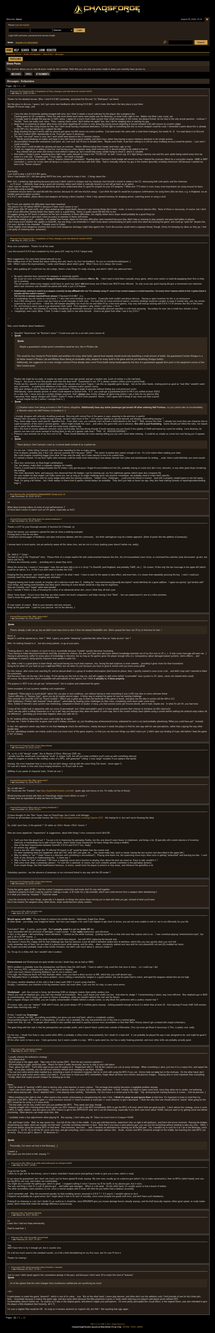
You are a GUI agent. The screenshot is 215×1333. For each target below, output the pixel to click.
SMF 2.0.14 (94, 1324)
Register (51, 50)
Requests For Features (20, 91)
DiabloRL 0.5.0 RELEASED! (27, 42)
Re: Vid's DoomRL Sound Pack (34, 1237)
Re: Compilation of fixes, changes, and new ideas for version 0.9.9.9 (62, 91)
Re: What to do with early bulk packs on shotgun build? (47, 1163)
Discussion (16, 911)
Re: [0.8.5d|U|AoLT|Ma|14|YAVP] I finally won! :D (44, 494)
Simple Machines (118, 1324)
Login (42, 50)
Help (16, 50)
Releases (15, 1213)
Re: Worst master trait (32, 911)
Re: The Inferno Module (31, 1213)
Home (9, 50)
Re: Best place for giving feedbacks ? (45, 519)
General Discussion (18, 519)
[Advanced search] (164, 42)
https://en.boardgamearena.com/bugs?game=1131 (78, 817)
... (21, 86)
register (26, 25)
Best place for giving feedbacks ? (43, 807)
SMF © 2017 (106, 1324)
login (17, 25)
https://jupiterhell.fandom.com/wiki (57, 790)
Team (34, 50)
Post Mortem (15, 494)
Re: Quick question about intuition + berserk (42, 1267)
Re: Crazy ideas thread (42, 746)
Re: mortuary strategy (32, 1049)
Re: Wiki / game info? (38, 617)
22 (24, 86)
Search (25, 50)
